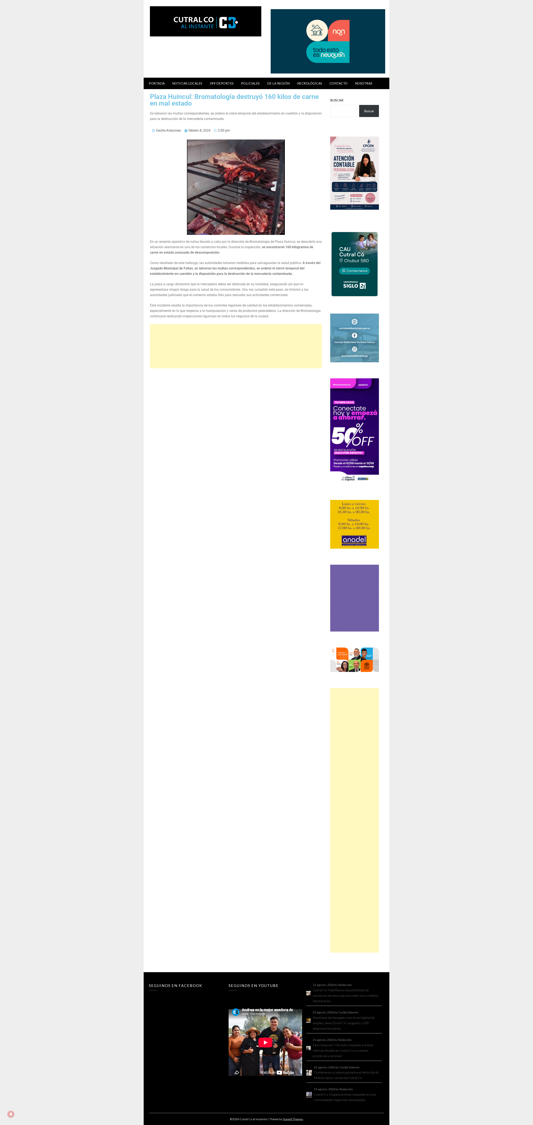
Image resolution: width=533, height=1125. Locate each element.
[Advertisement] (236, 346)
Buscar (336, 100)
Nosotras (363, 83)
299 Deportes (222, 83)
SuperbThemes (293, 1119)
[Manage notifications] (10, 1114)
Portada (157, 83)
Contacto (339, 83)
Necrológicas (309, 83)
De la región (278, 83)
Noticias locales (187, 83)
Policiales (250, 83)
